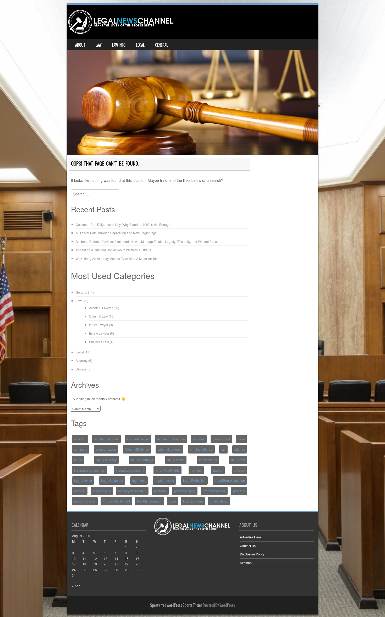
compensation (106, 449)
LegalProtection (194, 480)
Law (99, 45)
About (80, 45)
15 (127, 558)
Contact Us (248, 545)
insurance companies (89, 470)
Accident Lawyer (101, 307)
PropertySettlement (116, 501)
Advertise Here (250, 537)
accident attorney (106, 439)
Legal (140, 45)
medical (79, 491)
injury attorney (106, 459)
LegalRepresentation (230, 480)
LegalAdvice (83, 480)
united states (219, 501)
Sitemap (246, 562)
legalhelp (139, 480)
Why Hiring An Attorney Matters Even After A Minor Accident (118, 258)
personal (160, 491)
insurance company (130, 470)
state (172, 501)
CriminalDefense (137, 449)
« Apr (76, 585)
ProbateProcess (214, 491)
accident (80, 439)
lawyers (239, 470)
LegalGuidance (112, 480)
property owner (85, 501)
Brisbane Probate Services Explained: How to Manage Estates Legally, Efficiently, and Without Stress (147, 241)
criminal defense (169, 449)
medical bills (102, 491)
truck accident (193, 501)
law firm (196, 470)
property (239, 491)
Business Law (99, 342)
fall (223, 449)
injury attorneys (142, 459)
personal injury (184, 491)
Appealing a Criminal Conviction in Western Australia (113, 250)
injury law (238, 459)
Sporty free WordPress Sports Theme (176, 605)
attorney (199, 439)
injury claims (208, 459)
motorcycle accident (132, 491)
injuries (239, 449)
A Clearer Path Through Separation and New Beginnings (116, 233)
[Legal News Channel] (120, 22)
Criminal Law (98, 316)
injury (78, 459)
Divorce (81, 369)
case (241, 439)
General (161, 45)
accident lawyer (138, 439)
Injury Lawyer (98, 325)
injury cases (175, 459)
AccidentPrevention (171, 439)
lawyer (218, 470)
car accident (221, 439)
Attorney (81, 360)
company (80, 449)
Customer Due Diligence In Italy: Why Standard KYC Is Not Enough (123, 224)
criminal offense (201, 449)
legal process (164, 480)
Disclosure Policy (252, 554)
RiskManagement (149, 501)
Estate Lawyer (99, 333)
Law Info (118, 45)
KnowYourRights (167, 470)
